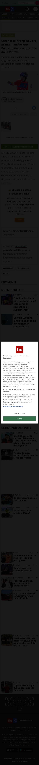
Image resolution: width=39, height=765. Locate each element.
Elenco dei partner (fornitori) (13, 406)
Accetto (19, 418)
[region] (19, 383)
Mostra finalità (19, 413)
